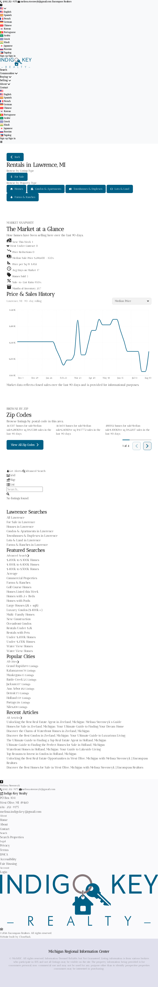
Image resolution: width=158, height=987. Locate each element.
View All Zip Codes (23, 445)
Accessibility (8, 859)
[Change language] (3, 8)
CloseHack (25, 936)
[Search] (8, 493)
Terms (4, 850)
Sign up (4, 56)
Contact (4, 87)
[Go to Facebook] (1, 5)
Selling (4, 80)
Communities (7, 73)
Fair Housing (8, 864)
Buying (4, 76)
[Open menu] (1, 142)
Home (4, 820)
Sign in (12, 56)
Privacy (5, 845)
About (3, 84)
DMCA (4, 854)
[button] (79, 257)
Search (3, 69)
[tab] (79, 475)
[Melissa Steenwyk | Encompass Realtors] (79, 924)
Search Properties (12, 837)
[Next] (147, 446)
